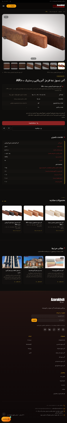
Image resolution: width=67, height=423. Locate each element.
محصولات (60, 11)
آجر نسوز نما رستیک (53, 11)
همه (5, 201)
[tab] (61, 65)
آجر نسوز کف (62, 357)
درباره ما (29, 340)
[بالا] (4, 414)
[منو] (3, 6)
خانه (64, 11)
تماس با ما (62, 376)
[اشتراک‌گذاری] (4, 128)
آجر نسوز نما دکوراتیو (60, 365)
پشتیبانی (5, 419)
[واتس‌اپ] (54, 329)
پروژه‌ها (29, 348)
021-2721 (6, 1)
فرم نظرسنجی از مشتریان (59, 393)
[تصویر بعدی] (5, 37)
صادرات (63, 385)
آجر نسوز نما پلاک (61, 348)
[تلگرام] (58, 329)
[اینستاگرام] (63, 329)
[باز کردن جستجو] (10, 1)
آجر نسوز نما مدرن (61, 344)
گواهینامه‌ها (28, 344)
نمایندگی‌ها (62, 381)
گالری (30, 353)
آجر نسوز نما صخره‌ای (60, 361)
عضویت (34, 320)
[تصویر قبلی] (62, 37)
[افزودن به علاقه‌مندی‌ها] (9, 128)
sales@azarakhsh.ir (49, 408)
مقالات (63, 389)
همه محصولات (62, 340)
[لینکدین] (49, 329)
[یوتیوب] (45, 329)
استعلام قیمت (32, 123)
